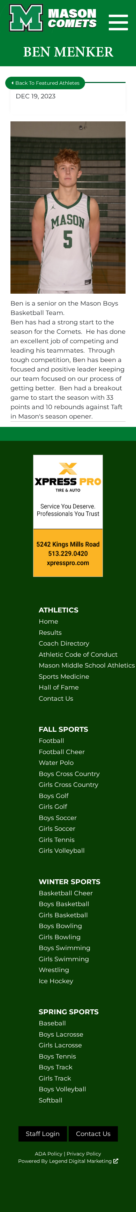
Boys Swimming (64, 948)
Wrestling (54, 970)
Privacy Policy (84, 1154)
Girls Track (55, 1078)
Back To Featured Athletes (47, 83)
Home (48, 621)
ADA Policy (48, 1154)
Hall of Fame (59, 687)
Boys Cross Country (68, 774)
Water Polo (56, 763)
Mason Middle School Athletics (68, 665)
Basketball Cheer (66, 893)
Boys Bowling (60, 926)
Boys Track (56, 1067)
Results (50, 633)
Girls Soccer (57, 829)
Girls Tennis (57, 840)
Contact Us (56, 698)
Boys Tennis (57, 1056)
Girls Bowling (60, 937)
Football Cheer (62, 752)
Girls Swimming (64, 959)
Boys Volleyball (62, 1089)
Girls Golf (53, 807)
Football (51, 741)
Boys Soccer (58, 818)
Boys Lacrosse (61, 1034)
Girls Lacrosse (60, 1045)
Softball (50, 1100)
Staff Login (43, 1134)
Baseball (52, 1023)
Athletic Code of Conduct (68, 654)
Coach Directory (64, 643)
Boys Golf (53, 796)
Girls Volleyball (62, 851)
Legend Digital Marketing (81, 1161)
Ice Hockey (56, 981)
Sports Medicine (64, 676)
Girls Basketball (63, 915)
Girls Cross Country (68, 785)
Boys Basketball (64, 904)
